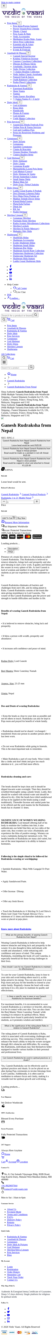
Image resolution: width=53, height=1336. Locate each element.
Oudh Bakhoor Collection (25, 79)
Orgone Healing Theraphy (25, 152)
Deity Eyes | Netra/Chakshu (26, 184)
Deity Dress (12, 188)
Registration (12, 1269)
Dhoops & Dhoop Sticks (24, 64)
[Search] (35, 315)
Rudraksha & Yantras (17, 85)
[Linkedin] (10, 279)
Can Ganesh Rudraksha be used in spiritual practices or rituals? (26, 1059)
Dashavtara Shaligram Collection (28, 253)
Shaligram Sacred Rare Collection (28, 250)
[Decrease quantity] (4, 501)
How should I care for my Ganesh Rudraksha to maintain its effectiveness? (26, 968)
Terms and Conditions (17, 1214)
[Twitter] (10, 270)
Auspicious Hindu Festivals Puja (28, 124)
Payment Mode (14, 1212)
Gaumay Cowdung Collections (27, 61)
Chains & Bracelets (22, 149)
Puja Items (12, 23)
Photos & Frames (21, 113)
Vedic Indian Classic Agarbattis (27, 74)
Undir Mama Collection (24, 118)
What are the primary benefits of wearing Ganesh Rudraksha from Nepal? (26, 936)
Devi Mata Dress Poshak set (26, 196)
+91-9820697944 (9, 1185)
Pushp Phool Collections (24, 82)
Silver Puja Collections (23, 42)
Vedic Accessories (21, 36)
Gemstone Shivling (22, 218)
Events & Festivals (21, 49)
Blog (9, 1255)
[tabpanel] (26, 743)
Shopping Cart (14, 1274)
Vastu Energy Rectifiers (24, 96)
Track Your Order (15, 1277)
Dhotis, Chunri (20, 31)
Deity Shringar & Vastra (24, 174)
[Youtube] (10, 273)
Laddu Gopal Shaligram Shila (27, 261)
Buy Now (21, 518)
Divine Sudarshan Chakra (25, 176)
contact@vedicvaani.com (16, 1189)
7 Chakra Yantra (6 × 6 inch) (26, 99)
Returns (10, 1222)
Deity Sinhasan (20, 161)
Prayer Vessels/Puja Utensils (26, 28)
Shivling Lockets (21, 226)
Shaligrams (12, 234)
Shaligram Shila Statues (24, 258)
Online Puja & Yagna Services (27, 127)
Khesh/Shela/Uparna (22, 201)
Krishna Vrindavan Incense (25, 58)
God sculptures (20, 105)
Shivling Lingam (15, 215)
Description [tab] (13, 549)
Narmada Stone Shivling (24, 221)
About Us (11, 1209)
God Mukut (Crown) (22, 171)
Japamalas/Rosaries (22, 47)
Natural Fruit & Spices (23, 77)
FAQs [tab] (10, 552)
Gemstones (12, 138)
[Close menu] (3, 6)
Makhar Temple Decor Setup (26, 198)
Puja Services (13, 122)
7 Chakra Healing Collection (26, 71)
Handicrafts (18, 110)
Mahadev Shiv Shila (22, 231)
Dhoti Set (17, 206)
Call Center (21, 288)
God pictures (19, 116)
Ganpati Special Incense (24, 56)
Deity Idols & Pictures (17, 1244)
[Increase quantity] (37, 501)
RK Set (16, 209)
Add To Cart (7, 518)
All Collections (8, 354)
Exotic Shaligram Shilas (24, 243)
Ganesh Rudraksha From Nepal (22, 387)
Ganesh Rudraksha (16, 380)
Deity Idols (12, 102)
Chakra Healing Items (23, 154)
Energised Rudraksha (23, 88)
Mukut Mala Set (20, 182)
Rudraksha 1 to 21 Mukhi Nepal (16, 498)
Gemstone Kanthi (21, 166)
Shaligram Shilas (21, 237)
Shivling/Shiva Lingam (18, 1250)
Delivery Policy (14, 1220)
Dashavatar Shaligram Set (25, 256)
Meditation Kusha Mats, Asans (27, 39)
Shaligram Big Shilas (23, 248)
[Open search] (4, 319)
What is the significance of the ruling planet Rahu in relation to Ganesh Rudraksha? (26, 1027)
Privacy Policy (14, 1225)
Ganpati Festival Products (34, 494)
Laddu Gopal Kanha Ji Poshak (27, 191)
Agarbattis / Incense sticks (25, 66)
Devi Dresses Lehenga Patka (26, 193)
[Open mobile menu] (4, 362)
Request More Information (17, 522)
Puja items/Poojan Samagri (25, 26)
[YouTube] (8, 1315)
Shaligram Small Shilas (23, 245)
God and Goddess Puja (23, 130)
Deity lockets (19, 141)
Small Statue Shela (21, 179)
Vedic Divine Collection (24, 69)
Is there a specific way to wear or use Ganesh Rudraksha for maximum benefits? (26, 997)
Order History (13, 1272)
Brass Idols (18, 108)
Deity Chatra (19, 163)
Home (13, 374)
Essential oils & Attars (23, 44)
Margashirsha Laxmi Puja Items (27, 169)
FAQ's (10, 1217)
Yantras (16, 94)
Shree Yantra (19, 91)
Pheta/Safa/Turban (21, 204)
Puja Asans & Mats (22, 34)
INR (9, 294)
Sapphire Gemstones (22, 147)
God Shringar (13, 158)
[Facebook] (10, 266)
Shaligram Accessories (23, 240)
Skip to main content (10, 2)
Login (10, 1267)
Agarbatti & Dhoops (16, 53)
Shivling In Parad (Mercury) (26, 228)
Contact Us (12, 1280)
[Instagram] (10, 276)
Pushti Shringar (20, 212)
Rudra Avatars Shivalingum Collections (31, 223)
